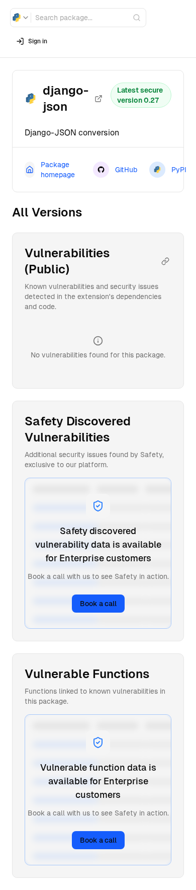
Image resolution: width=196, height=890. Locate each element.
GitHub (126, 170)
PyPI (178, 170)
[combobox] (21, 18)
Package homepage (58, 170)
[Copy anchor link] (165, 261)
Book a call (98, 604)
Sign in (37, 41)
